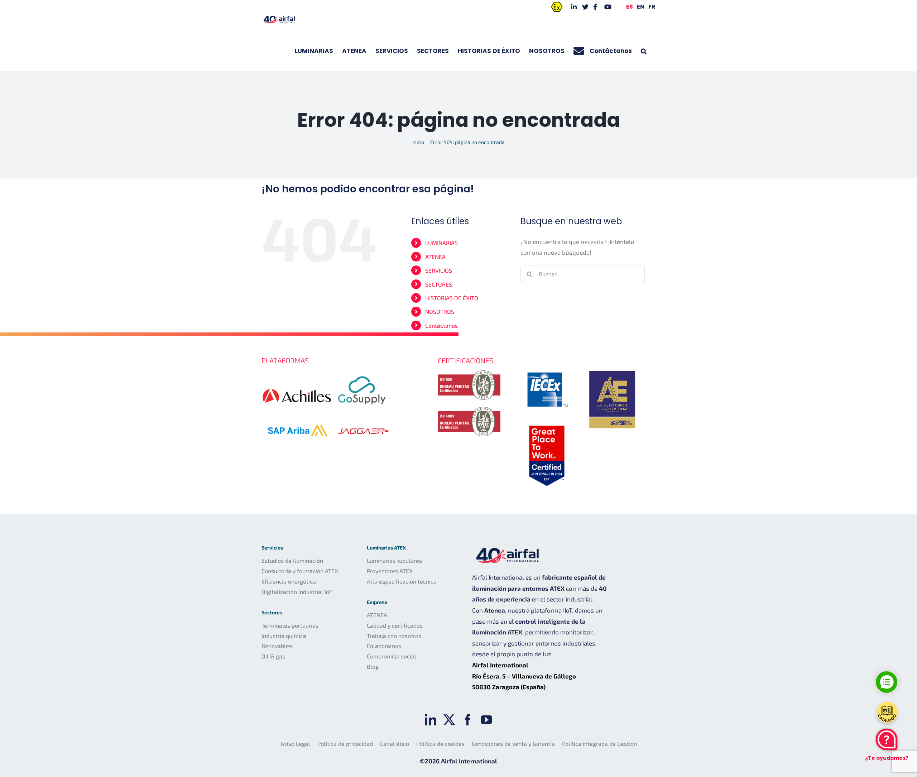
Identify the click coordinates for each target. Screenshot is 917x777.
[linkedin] (430, 719)
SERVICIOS (438, 270)
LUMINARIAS (441, 242)
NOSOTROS (439, 311)
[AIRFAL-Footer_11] (612, 369)
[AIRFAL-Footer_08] (546, 424)
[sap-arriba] (297, 414)
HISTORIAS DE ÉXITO (451, 297)
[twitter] (449, 719)
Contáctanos (441, 325)
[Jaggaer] (364, 423)
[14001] (469, 409)
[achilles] (296, 381)
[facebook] (468, 719)
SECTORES (438, 284)
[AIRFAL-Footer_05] (546, 370)
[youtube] (486, 719)
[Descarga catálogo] (887, 712)
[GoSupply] (362, 373)
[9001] (469, 373)
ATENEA (435, 256)
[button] (644, 51)
